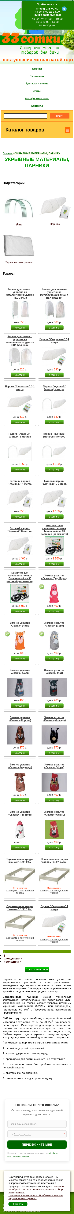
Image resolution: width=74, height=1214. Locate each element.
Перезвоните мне (37, 1144)
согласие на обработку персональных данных (37, 1187)
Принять (18, 1204)
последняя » (12, 961)
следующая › (13, 958)
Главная (37, 68)
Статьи (37, 91)
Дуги (19, 224)
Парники (55, 223)
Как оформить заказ (37, 98)
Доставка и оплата (37, 83)
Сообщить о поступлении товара (20, 891)
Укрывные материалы (18, 262)
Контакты (37, 105)
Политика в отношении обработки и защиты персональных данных (36, 1197)
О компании (37, 76)
